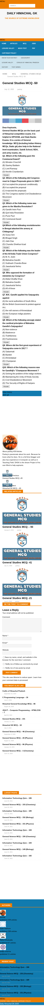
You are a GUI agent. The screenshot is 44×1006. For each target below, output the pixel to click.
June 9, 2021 (8, 700)
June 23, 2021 (8, 833)
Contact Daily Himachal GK (10, 1001)
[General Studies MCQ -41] (22, 560)
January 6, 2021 (9, 530)
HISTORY (5, 67)
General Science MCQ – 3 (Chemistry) (18, 751)
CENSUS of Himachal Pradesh (28, 62)
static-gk (5, 395)
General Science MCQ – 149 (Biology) (18, 849)
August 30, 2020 (9, 706)
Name (5, 636)
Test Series (16, 67)
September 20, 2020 (10, 693)
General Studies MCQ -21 (17, 598)
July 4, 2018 (7, 728)
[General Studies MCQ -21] (22, 595)
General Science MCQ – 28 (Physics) (17, 738)
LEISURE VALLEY (8, 48)
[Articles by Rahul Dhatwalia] (3, 937)
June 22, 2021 (8, 852)
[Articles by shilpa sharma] (3, 949)
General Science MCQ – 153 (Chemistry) (19, 805)
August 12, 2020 (9, 740)
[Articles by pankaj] (3, 914)
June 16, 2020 (8, 753)
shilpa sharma (5, 951)
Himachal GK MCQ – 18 (12, 725)
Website (5, 650)
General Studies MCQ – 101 (13, 719)
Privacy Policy (25, 1001)
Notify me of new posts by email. (17, 668)
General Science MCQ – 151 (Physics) (18, 824)
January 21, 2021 (9, 721)
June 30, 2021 (8, 801)
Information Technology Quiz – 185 (17, 811)
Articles (13, 43)
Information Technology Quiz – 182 (17, 856)
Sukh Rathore (5, 928)
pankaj (19, 89)
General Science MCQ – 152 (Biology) (18, 817)
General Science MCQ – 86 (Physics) (17, 744)
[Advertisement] (23, 29)
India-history (7, 392)
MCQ (24, 43)
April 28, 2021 (8, 715)
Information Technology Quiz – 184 (17, 830)
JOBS (34, 43)
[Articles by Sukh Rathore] (3, 926)
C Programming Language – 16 (15, 697)
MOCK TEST (22, 48)
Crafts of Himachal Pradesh (13, 691)
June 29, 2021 (8, 813)
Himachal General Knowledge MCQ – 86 (18, 704)
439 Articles (17, 451)
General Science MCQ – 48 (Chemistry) (18, 732)
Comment (6, 617)
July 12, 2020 (9, 89)
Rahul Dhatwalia (6, 940)
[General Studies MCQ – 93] (22, 524)
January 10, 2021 (9, 747)
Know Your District (9, 58)
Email (4, 643)
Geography (25, 58)
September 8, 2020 (9, 734)
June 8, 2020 (8, 601)
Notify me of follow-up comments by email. (21, 664)
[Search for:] (22, 6)
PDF (33, 48)
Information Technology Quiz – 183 (17, 843)
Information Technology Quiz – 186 (17, 798)
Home (4, 43)
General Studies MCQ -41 (17, 562)
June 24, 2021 (8, 826)
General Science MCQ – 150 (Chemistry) (19, 836)
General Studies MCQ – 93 (17, 527)
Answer (6, 175)
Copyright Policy (9, 53)
